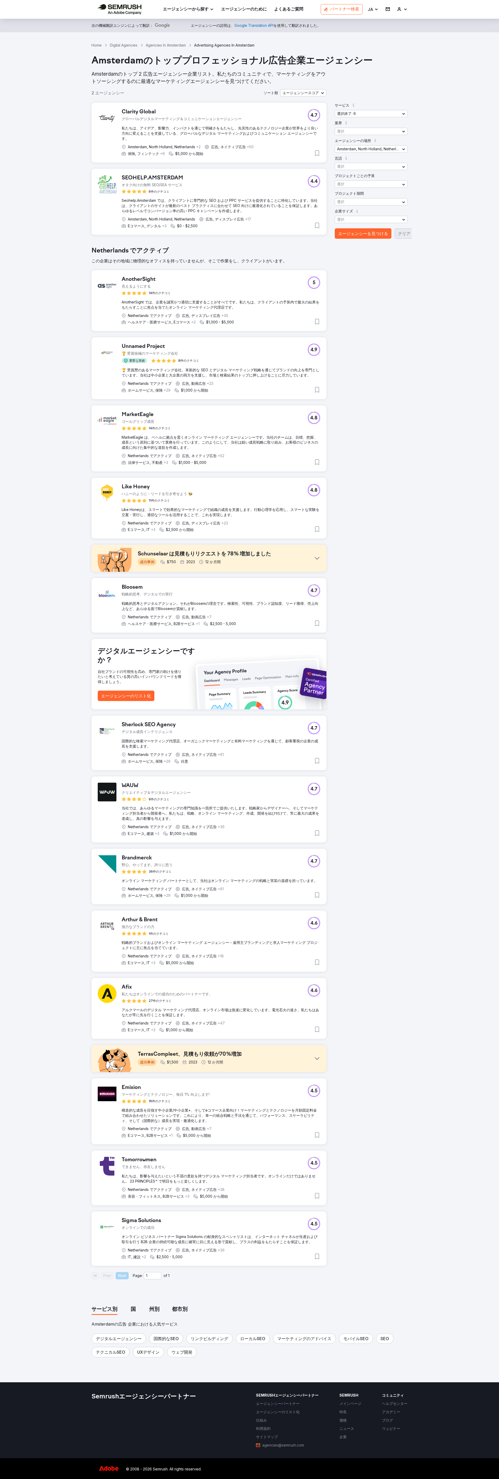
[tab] (104, 1309)
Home (96, 45)
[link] (244, 9)
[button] (373, 9)
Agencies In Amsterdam (166, 45)
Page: (138, 1275)
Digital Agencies (123, 45)
